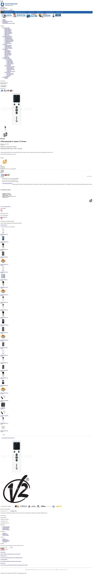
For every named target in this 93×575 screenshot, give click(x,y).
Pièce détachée (5, 49)
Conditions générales (6, 540)
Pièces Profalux (7, 52)
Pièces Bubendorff (8, 51)
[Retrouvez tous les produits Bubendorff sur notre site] (34, 507)
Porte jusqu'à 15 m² (10, 74)
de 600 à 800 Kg (10, 61)
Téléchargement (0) (3, 217)
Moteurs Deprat (7, 35)
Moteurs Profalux (8, 30)
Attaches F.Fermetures (8, 48)
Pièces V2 (6, 55)
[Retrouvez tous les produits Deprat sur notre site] (51, 507)
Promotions (4, 533)
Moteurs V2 (7, 34)
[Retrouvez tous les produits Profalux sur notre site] (24, 507)
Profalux (6, 78)
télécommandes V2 (7, 206)
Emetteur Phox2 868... (4, 370)
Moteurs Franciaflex (8, 31)
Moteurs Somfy (7, 28)
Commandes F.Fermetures (9, 40)
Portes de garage (7, 72)
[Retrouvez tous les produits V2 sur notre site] (29, 507)
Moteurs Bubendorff (8, 29)
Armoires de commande (11, 71)
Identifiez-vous (11, 10)
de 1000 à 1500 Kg (10, 63)
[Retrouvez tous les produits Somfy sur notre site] (59, 507)
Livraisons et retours (6, 526)
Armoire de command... (4, 400)
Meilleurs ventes (5, 534)
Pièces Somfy (7, 50)
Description (5, 183)
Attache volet (5, 44)
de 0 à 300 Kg (9, 59)
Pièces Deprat (7, 56)
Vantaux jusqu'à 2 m (10, 67)
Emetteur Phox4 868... (4, 256)
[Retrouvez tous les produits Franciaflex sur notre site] (17, 507)
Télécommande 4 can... (4, 287)
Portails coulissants (8, 58)
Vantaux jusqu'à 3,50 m (11, 69)
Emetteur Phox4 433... (4, 332)
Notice (9, 183)
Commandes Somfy (8, 37)
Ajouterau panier (2, 171)
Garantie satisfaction (6, 527)
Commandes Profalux (8, 38)
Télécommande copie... (4, 385)
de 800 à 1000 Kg (10, 62)
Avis (11, 183)
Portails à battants (8, 65)
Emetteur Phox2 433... (4, 347)
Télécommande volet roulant (7, 36)
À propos (4, 538)
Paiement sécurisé (6, 528)
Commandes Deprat (8, 43)
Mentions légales (5, 539)
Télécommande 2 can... (4, 355)
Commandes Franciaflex (9, 39)
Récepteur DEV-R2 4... (4, 392)
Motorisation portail (6, 57)
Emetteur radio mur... (4, 279)
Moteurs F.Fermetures (8, 32)
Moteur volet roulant (6, 27)
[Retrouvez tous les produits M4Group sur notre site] (38, 507)
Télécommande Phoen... (4, 241)
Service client (5, 541)
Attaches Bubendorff (8, 45)
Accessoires (9, 64)
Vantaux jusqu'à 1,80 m (11, 66)
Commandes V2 (7, 42)
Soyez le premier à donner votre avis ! (8, 437)
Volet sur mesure (5, 77)
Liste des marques (6, 535)
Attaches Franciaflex (8, 47)
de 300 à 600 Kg (10, 60)
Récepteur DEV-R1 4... (4, 264)
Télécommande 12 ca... (4, 249)
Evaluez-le (15, 146)
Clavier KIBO (2, 408)
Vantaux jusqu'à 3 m (10, 68)
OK (11, 9)
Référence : (2, 144)
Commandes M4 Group (9, 41)
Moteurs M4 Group (8, 33)
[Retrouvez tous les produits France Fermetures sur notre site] (43, 507)
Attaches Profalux (8, 46)
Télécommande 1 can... (4, 234)
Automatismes (7, 76)
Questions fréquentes (6, 529)
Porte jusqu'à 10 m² (10, 73)
